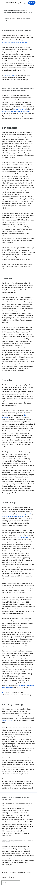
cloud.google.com (22, 537)
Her (3, 692)
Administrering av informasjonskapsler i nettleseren (17, 20)
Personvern (21, 872)
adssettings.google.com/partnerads (13, 516)
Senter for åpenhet (8, 877)
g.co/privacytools (19, 109)
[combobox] (10, 882)
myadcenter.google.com (22, 514)
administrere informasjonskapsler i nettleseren (16, 111)
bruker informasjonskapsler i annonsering (14, 42)
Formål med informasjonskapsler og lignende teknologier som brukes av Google (18, 11)
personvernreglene (10, 75)
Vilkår (29, 872)
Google (4, 872)
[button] (3, 2)
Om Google (12, 872)
